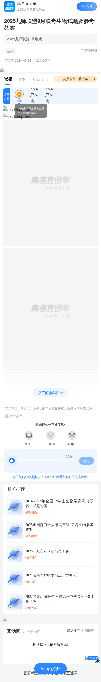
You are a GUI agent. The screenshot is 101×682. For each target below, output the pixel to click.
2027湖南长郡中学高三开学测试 (50, 575)
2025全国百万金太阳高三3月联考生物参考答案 (59, 527)
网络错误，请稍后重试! (50, 644)
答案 (22, 79)
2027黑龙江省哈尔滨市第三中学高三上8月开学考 (59, 599)
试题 (8, 79)
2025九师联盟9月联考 (24, 38)
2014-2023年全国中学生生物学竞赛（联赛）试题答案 (59, 503)
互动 (41, 79)
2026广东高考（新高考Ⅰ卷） (49, 551)
